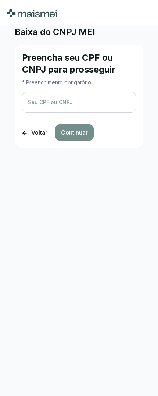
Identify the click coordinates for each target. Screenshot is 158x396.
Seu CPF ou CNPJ (50, 102)
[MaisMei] (32, 13)
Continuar (74, 132)
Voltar (38, 132)
